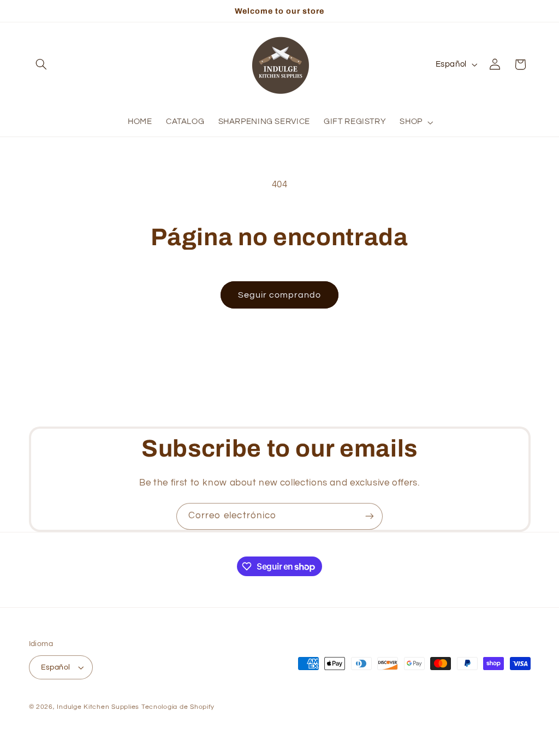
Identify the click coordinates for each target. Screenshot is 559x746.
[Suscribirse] (369, 516)
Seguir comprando (280, 295)
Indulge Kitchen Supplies (98, 707)
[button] (41, 64)
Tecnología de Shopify (178, 707)
